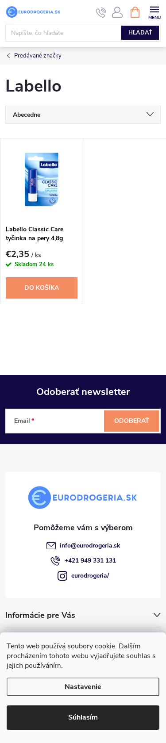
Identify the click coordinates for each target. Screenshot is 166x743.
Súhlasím (83, 717)
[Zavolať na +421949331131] (101, 12)
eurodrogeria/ (90, 575)
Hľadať (140, 33)
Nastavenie (83, 687)
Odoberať (131, 421)
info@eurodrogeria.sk (90, 545)
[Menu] (154, 11)
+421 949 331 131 (90, 560)
